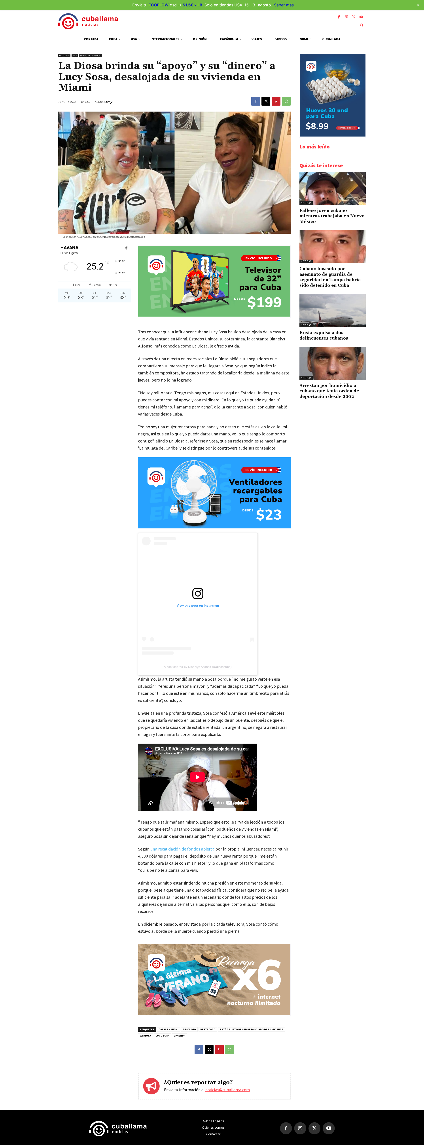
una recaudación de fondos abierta (182, 849)
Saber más (284, 5)
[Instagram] (346, 17)
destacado (208, 1029)
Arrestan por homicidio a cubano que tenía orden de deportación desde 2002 (329, 391)
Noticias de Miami (90, 55)
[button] (361, 25)
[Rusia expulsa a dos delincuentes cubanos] (332, 310)
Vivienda (179, 1035)
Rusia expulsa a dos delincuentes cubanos (323, 335)
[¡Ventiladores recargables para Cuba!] (214, 492)
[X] (353, 17)
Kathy (107, 102)
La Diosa (145, 1035)
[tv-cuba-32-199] (214, 315)
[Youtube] (361, 17)
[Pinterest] (276, 101)
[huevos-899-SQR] (332, 135)
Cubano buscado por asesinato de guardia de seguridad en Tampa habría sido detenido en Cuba (330, 277)
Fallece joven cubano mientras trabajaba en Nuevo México (332, 216)
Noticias (64, 55)
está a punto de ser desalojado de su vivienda (251, 1029)
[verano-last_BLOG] (214, 1014)
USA (74, 55)
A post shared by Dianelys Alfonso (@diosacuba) (198, 666)
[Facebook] (338, 17)
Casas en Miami (168, 1029)
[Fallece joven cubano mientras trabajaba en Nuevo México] (332, 188)
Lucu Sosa (162, 1035)
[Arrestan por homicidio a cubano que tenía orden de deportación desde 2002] (332, 363)
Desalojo (189, 1029)
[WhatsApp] (286, 101)
